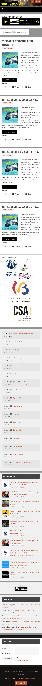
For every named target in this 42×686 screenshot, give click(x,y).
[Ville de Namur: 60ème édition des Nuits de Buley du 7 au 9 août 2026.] (5, 487)
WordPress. (33, 678)
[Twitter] (36, 1)
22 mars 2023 (8, 210)
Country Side (17, 422)
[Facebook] (32, 1)
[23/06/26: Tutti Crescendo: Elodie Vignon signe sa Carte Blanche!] (5, 546)
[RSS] (39, 1)
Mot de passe (6, 653)
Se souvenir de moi (23, 658)
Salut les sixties (18, 454)
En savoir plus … (9, 80)
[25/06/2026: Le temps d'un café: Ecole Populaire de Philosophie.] (5, 516)
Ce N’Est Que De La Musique (22, 462)
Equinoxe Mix (17, 398)
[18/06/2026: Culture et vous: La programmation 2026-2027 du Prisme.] (5, 577)
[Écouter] (6, 21)
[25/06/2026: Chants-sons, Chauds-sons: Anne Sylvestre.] (5, 526)
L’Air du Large (17, 358)
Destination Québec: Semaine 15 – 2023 (21, 151)
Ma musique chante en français (23, 334)
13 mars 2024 (8, 48)
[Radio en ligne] (37, 22)
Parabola (24, 678)
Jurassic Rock (17, 366)
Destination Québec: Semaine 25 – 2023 (21, 99)
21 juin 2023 (7, 103)
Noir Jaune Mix (17, 406)
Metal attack (17, 390)
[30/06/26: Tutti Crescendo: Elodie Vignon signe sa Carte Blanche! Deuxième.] (5, 497)
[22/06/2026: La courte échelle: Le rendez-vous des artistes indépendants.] (5, 568)
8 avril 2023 (7, 155)
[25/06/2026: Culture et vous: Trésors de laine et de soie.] (5, 507)
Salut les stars (17, 342)
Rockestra (16, 374)
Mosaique (16, 350)
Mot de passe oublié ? (22, 660)
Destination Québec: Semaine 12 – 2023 (21, 206)
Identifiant (5, 648)
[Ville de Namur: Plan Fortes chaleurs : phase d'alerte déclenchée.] (5, 536)
